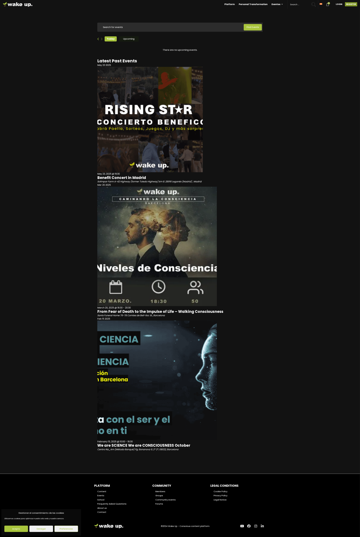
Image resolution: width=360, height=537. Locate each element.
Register (351, 4)
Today (111, 38)
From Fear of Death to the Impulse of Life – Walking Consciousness (160, 311)
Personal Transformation (253, 4)
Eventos (276, 4)
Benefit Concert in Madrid (121, 177)
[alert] (180, 50)
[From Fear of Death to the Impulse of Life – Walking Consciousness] (180, 246)
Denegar (41, 528)
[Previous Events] (98, 39)
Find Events (253, 27)
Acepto (16, 528)
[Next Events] (102, 39)
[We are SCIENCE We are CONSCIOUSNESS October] (180, 380)
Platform (229, 4)
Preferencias (66, 528)
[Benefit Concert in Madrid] (180, 119)
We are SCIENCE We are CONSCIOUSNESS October (143, 445)
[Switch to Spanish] (321, 3)
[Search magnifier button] (315, 3)
